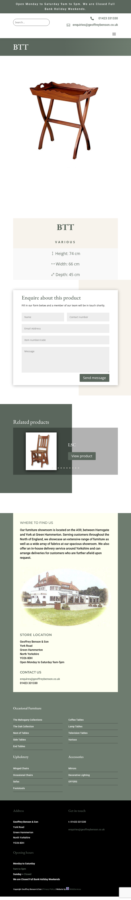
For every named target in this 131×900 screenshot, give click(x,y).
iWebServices (75, 889)
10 (78, 468)
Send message (94, 377)
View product (81, 456)
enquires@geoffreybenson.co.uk (40, 679)
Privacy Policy (49, 889)
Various (65, 242)
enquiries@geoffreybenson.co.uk (95, 25)
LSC (72, 445)
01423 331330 (108, 18)
